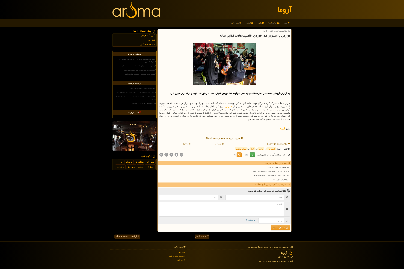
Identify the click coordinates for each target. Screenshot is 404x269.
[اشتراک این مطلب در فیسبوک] (176, 154)
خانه (286, 23)
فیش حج (151, 40)
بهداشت (140, 161)
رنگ (261, 149)
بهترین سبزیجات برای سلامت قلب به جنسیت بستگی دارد (137, 66)
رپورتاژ (131, 166)
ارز (120, 161)
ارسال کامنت (279, 227)
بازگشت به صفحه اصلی (126, 236)
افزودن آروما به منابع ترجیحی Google (223, 138)
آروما (285, 9)
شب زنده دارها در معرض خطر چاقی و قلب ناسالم (139, 70)
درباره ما (182, 252)
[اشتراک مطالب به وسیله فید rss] (161, 154)
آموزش (248, 23)
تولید (140, 166)
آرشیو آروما (181, 260)
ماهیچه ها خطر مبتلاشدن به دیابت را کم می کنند (140, 74)
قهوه (259, 23)
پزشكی (120, 166)
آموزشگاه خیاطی (147, 35)
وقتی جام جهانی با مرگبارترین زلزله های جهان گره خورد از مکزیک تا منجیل (137, 60)
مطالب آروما (272, 23)
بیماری (150, 161)
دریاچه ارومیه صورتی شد (281, 179)
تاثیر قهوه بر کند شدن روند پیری (278, 167)
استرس (228, 106)
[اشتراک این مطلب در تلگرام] (181, 154)
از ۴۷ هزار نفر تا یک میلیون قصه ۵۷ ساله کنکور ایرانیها (271, 171)
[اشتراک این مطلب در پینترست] (166, 154)
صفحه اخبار (201, 236)
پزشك (129, 161)
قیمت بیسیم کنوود (147, 44)
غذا (244, 106)
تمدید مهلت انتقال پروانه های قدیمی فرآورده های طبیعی (271, 175)
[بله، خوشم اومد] (252, 154)
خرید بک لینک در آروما (177, 256)
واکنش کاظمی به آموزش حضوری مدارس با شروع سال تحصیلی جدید (135, 98)
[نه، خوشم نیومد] (239, 154)
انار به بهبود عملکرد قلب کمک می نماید (142, 88)
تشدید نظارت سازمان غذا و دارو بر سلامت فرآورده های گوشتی (135, 92)
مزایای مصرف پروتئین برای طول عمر (143, 103)
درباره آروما (235, 23)
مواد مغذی (241, 149)
